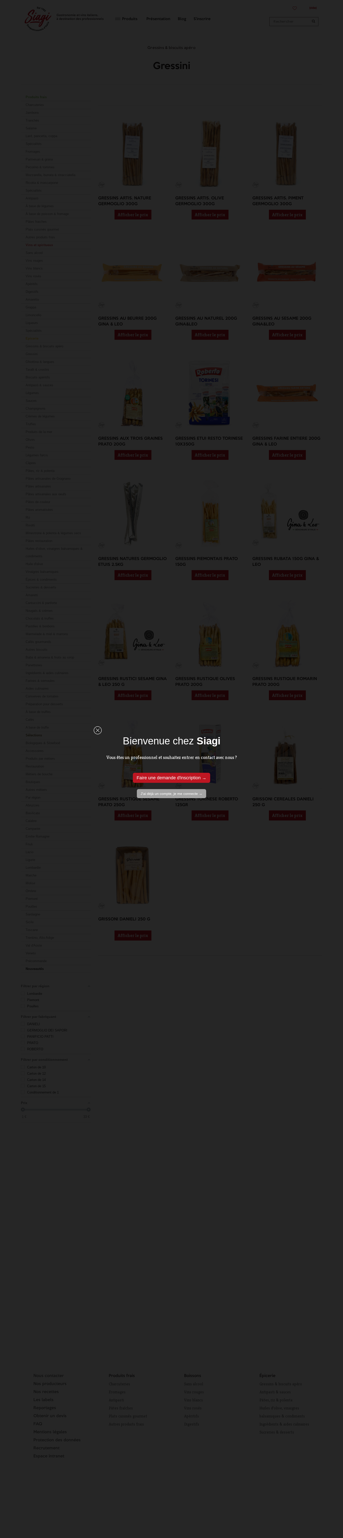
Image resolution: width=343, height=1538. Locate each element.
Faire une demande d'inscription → (171, 777)
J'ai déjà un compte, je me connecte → (171, 794)
